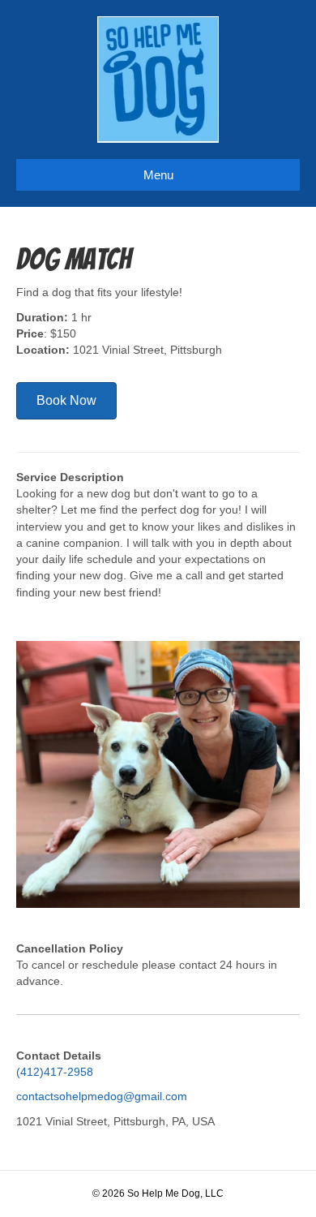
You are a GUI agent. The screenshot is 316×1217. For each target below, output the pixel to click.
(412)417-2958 (54, 1071)
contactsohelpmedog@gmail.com (101, 1096)
